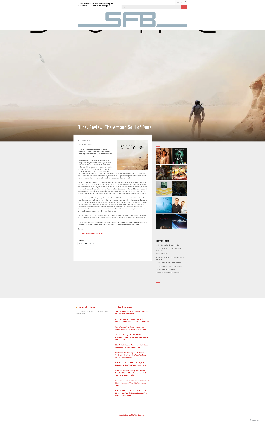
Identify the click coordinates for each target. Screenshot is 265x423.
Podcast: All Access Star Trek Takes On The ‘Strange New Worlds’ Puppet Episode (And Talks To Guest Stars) (131, 393)
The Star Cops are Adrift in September (169, 266)
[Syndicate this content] (76, 307)
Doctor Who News (86, 307)
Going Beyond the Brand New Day (168, 245)
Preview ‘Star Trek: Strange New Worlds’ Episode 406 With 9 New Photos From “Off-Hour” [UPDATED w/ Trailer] (130, 373)
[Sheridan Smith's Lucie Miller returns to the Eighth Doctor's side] (179, 205)
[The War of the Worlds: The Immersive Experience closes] (179, 172)
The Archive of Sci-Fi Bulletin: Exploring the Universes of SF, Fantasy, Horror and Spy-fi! (95, 4)
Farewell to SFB (161, 254)
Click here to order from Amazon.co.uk (91, 233)
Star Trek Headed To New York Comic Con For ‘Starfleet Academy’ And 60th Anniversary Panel (132, 383)
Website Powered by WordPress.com (132, 415)
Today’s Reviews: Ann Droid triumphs (168, 273)
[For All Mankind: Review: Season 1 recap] (164, 172)
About (126, 7)
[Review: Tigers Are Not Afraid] (179, 156)
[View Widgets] (184, 7)
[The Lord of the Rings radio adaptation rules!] (164, 189)
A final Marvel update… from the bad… (169, 263)
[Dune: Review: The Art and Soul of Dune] (132, 85)
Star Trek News (124, 307)
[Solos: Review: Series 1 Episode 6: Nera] (164, 156)
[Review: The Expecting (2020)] (164, 205)
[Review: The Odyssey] (164, 221)
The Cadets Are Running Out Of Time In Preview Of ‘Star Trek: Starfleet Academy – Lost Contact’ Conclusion (131, 355)
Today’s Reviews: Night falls (165, 269)
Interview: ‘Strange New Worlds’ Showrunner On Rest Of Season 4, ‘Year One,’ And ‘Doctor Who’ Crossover (131, 337)
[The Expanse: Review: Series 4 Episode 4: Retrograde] (179, 189)
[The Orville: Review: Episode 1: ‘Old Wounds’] (179, 221)
